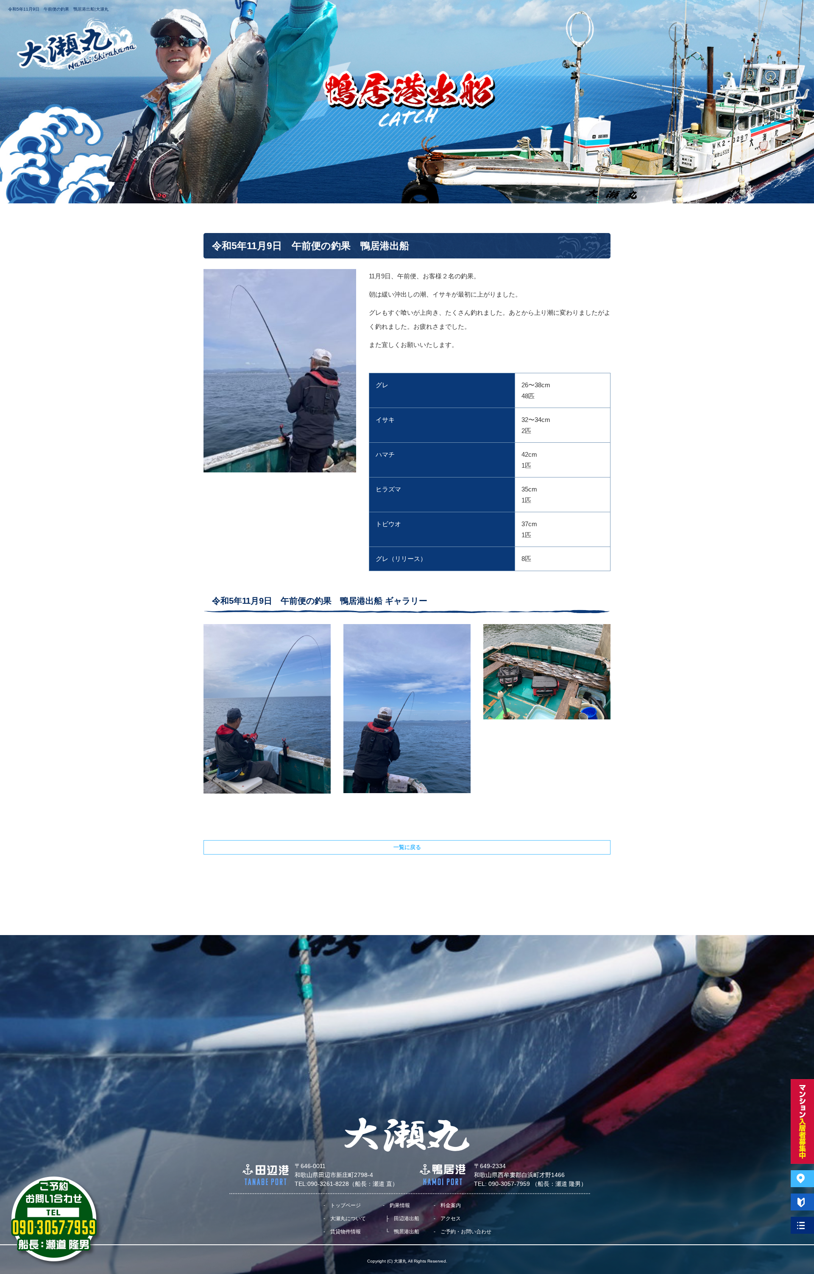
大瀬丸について (330, 15)
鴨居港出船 (406, 1232)
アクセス (468, 15)
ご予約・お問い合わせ (528, 15)
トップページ (273, 15)
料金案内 (426, 15)
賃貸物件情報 (345, 1232)
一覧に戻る (407, 847)
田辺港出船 (406, 1218)
